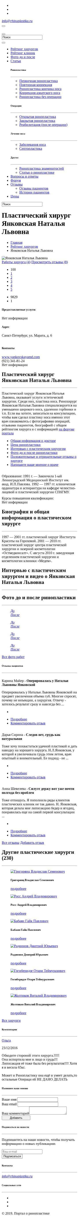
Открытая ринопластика (37, 117)
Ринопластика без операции (40, 97)
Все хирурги (11, 1020)
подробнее (18, 889)
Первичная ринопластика (38, 81)
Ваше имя (9, 1099)
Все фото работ (13, 657)
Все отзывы (10, 843)
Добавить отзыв (32, 843)
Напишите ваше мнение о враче (34, 464)
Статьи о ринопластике (36, 172)
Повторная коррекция (35, 85)
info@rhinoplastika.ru (17, 21)
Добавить (16, 1117)
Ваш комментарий (15, 1113)
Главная (16, 242)
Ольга (6, 1040)
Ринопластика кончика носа (40, 89)
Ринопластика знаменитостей (41, 168)
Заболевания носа (32, 144)
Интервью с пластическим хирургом (38, 449)
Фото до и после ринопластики (34, 453)
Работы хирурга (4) (16, 262)
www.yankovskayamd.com (21, 357)
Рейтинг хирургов (24, 246)
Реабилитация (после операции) (43, 125)
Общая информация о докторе (33, 441)
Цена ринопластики (26, 445)
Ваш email (9, 1104)
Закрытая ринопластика (37, 121)
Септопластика (30, 148)
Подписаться (12, 1156)
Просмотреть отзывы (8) (49, 262)
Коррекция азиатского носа (39, 93)
